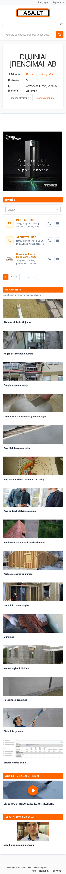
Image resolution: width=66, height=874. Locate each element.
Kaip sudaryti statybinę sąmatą (20, 510)
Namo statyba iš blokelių (16, 668)
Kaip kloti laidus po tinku (17, 447)
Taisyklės (56, 870)
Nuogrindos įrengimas (15, 699)
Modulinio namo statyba (16, 605)
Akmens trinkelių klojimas (17, 322)
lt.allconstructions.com (15, 867)
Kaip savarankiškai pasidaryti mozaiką (24, 479)
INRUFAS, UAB (25, 220)
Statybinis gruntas (13, 731)
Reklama (44, 870)
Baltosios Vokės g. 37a (39, 74)
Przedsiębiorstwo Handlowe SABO (26, 255)
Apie (34, 870)
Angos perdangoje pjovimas (18, 353)
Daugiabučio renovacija (16, 385)
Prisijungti (43, 2)
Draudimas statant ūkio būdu (19, 844)
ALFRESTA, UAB (26, 237)
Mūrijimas (9, 636)
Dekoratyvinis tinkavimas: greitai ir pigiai (25, 416)
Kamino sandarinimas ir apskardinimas (24, 542)
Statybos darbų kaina (15, 762)
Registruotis (58, 2)
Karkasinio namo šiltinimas (18, 573)
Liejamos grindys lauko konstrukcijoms (29, 803)
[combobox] (33, 209)
